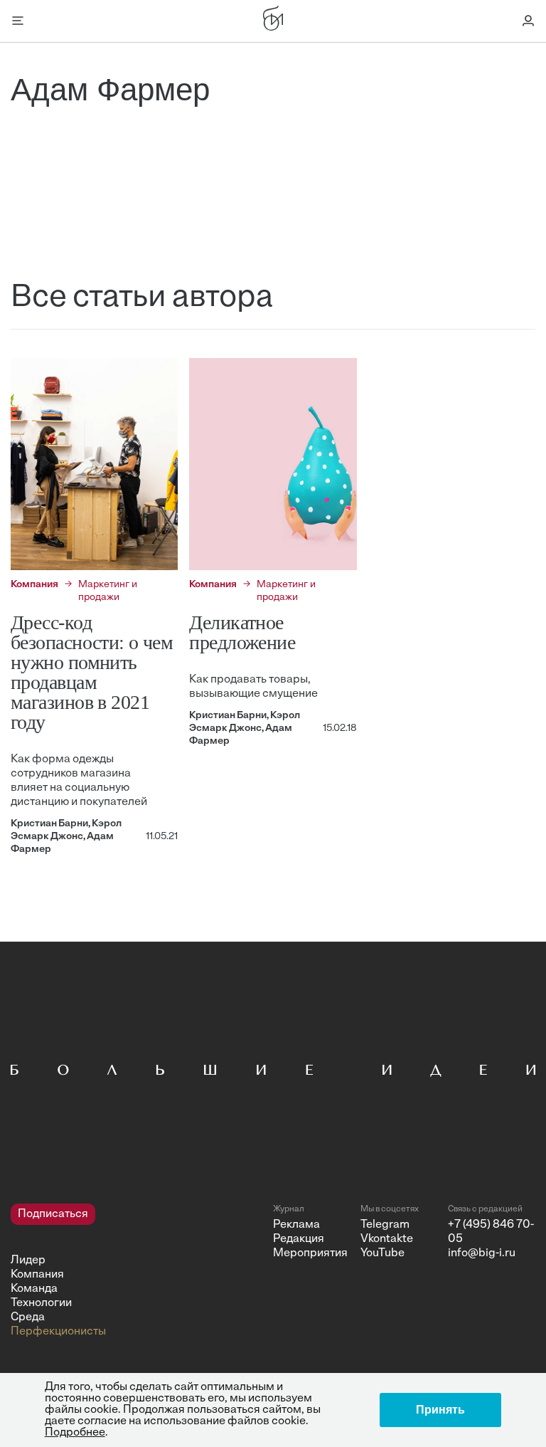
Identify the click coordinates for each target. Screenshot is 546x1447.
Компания (37, 1274)
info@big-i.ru (481, 1253)
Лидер (28, 1260)
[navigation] (136, 1271)
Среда (28, 1317)
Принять (440, 1410)
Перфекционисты (58, 1331)
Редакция (298, 1239)
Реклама (296, 1225)
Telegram (385, 1225)
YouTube (382, 1253)
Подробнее (75, 1432)
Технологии (41, 1303)
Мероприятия (310, 1253)
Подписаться (53, 1214)
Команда (34, 1289)
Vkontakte (386, 1239)
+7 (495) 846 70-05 (491, 1232)
